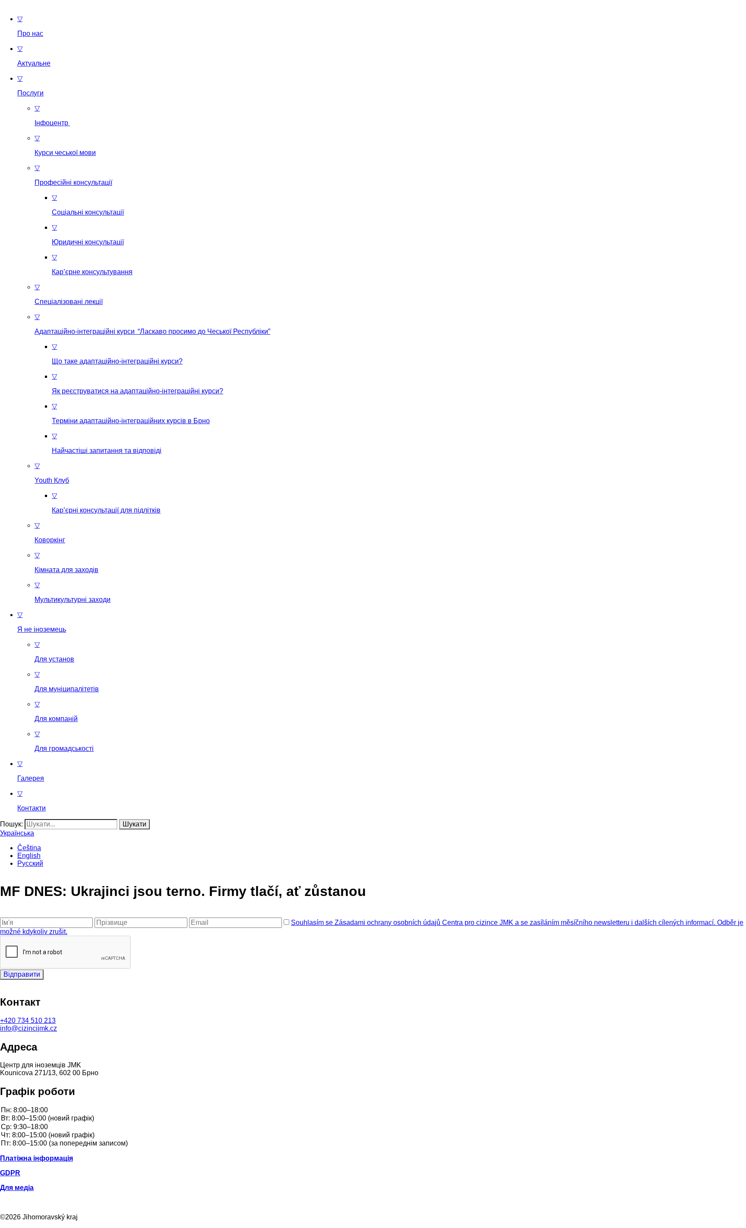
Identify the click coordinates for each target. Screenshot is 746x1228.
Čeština (29, 847)
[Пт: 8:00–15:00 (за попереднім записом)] (373, 1143)
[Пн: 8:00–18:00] (373, 1110)
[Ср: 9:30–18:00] (373, 1127)
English (29, 855)
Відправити (21, 974)
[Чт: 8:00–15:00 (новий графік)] (373, 1135)
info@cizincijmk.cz (28, 1028)
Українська (17, 833)
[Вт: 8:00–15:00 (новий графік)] (373, 1118)
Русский (30, 863)
